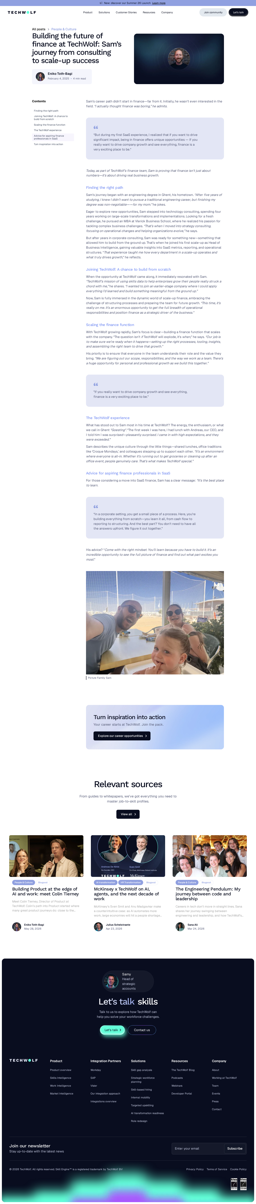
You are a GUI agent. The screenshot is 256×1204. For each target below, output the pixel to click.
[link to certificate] (234, 1184)
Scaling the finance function (49, 124)
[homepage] (22, 12)
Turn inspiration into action (48, 144)
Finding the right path (46, 110)
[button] (88, 12)
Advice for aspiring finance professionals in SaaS (49, 137)
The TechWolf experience (47, 130)
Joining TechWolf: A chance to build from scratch (51, 118)
